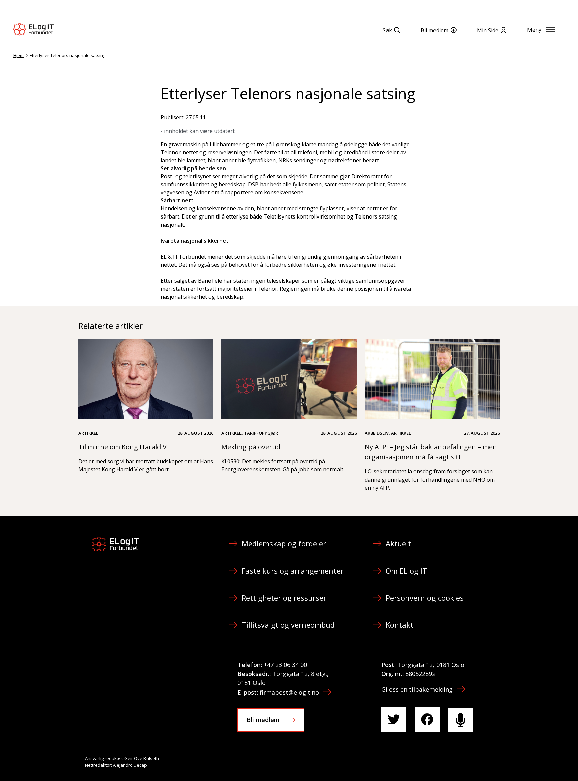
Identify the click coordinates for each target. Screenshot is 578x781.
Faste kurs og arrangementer (293, 571)
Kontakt (399, 625)
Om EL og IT (406, 571)
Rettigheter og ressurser (284, 598)
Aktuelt (398, 543)
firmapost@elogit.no (289, 692)
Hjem (18, 55)
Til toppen (536, 761)
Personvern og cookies (425, 598)
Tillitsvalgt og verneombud (288, 625)
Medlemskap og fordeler (284, 543)
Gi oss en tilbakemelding (417, 689)
